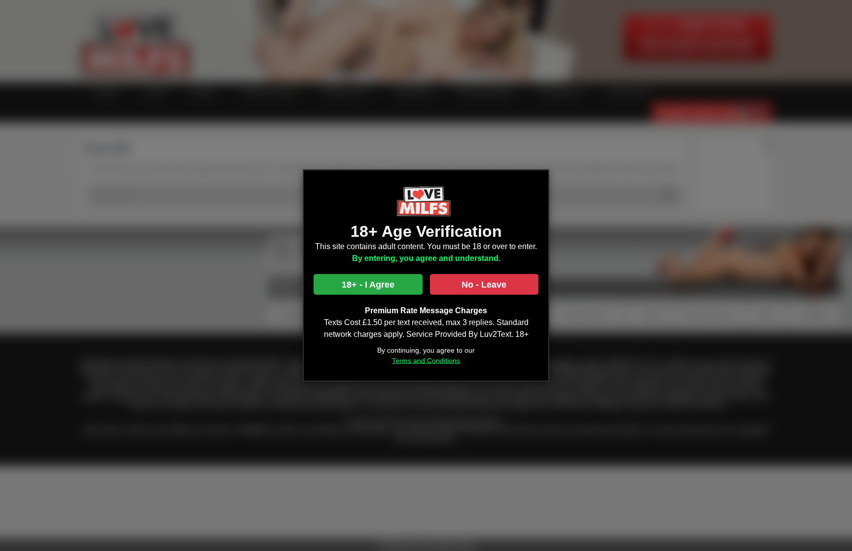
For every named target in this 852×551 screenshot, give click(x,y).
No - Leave (484, 285)
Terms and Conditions (426, 361)
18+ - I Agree (368, 285)
